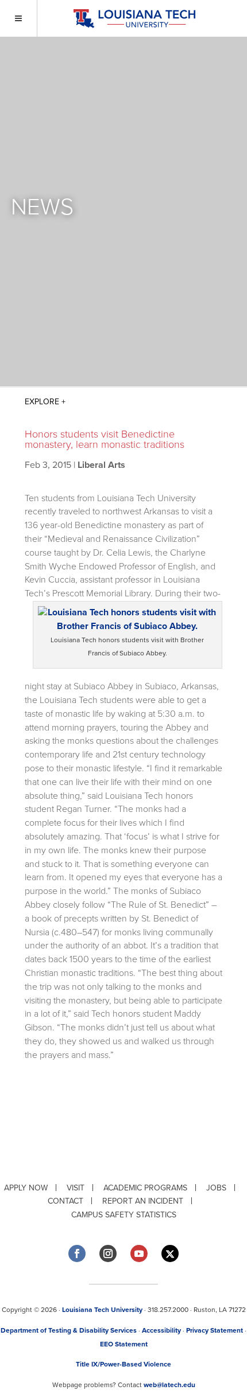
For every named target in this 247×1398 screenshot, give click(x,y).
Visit (75, 1188)
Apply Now (26, 1188)
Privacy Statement (214, 1330)
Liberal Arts (101, 465)
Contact (65, 1201)
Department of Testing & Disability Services (69, 1330)
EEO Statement (124, 1344)
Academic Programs (145, 1188)
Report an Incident (142, 1201)
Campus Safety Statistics (123, 1215)
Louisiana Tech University (102, 1310)
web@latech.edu (169, 1385)
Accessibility (161, 1330)
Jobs (216, 1188)
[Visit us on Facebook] (77, 1253)
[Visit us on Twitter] (170, 1254)
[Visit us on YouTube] (139, 1253)
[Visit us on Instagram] (108, 1253)
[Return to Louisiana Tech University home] (134, 19)
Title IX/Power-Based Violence (123, 1364)
